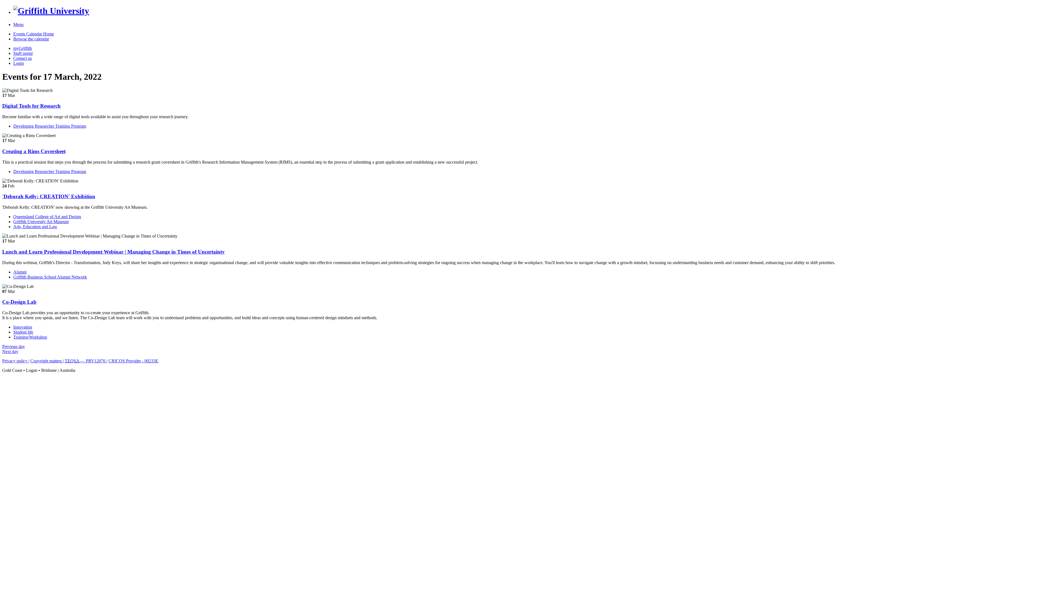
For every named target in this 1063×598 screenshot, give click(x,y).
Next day (10, 351)
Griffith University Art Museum (41, 221)
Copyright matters (46, 361)
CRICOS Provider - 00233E (133, 361)
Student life (23, 332)
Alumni (20, 272)
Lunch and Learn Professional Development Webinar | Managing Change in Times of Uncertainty (113, 252)
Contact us (22, 58)
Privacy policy (15, 361)
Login (18, 63)
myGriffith (22, 48)
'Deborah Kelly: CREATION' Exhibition (48, 196)
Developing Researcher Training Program (49, 126)
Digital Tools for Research (31, 106)
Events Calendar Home (33, 34)
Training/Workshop (30, 337)
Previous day (13, 346)
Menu (18, 24)
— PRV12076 (86, 361)
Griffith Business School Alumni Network (50, 277)
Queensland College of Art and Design (47, 216)
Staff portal (23, 53)
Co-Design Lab (19, 302)
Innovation (22, 327)
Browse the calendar (31, 39)
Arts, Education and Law (35, 226)
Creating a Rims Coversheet (34, 151)
